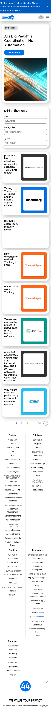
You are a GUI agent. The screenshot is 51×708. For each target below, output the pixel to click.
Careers (12, 662)
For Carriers (13, 558)
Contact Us (37, 625)
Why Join (12, 555)
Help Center (37, 621)
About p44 (13, 646)
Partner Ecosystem (37, 481)
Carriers (12, 591)
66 (39, 423)
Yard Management (13, 516)
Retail (37, 476)
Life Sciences (37, 472)
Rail (12, 455)
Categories (9, 127)
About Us (13, 649)
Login (37, 636)
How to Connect (12, 571)
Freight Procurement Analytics (13, 499)
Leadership (13, 653)
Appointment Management (12, 510)
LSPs (37, 447)
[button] (47, 6)
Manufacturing (37, 467)
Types (7, 138)
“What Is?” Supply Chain (37, 602)
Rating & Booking (12, 490)
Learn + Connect (37, 574)
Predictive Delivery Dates (13, 543)
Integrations (37, 486)
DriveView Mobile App (13, 575)
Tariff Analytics (12, 471)
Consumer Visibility (13, 538)
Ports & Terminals (12, 459)
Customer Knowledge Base (37, 630)
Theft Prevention (13, 467)
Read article (14, 52)
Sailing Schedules (12, 486)
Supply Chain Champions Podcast (37, 595)
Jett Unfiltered (37, 582)
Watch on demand (9, 10)
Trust (13, 675)
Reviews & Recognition (37, 568)
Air (13, 451)
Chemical (37, 459)
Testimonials (37, 562)
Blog (37, 586)
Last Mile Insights (12, 534)
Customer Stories (37, 555)
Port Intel (13, 482)
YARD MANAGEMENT (13, 505)
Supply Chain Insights (37, 577)
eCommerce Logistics (13, 525)
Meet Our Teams (13, 670)
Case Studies (37, 558)
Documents (13, 494)
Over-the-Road (12, 447)
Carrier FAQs (12, 562)
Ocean (13, 443)
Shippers (37, 443)
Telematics (12, 579)
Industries (37, 452)
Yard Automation (13, 520)
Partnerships (37, 490)
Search (41, 17)
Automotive (37, 455)
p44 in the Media (37, 617)
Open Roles (13, 666)
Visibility (12, 440)
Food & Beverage (37, 463)
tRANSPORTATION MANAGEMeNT (12, 477)
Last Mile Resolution (12, 530)
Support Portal (13, 566)
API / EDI (13, 583)
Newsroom (37, 608)
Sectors (37, 440)
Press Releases (37, 612)
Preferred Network (12, 587)
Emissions (12, 463)
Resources (37, 589)
